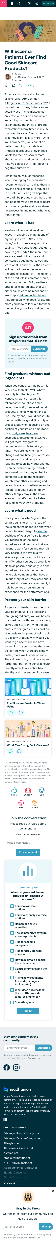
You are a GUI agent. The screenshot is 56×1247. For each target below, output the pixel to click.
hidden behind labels (32, 295)
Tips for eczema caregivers (25, 943)
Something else (24, 1002)
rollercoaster (13, 403)
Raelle (18, 74)
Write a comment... (18, 842)
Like (12, 791)
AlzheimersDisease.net (18, 1148)
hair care (32, 433)
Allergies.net (11, 1143)
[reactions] (10, 751)
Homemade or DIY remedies (26, 925)
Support (27, 791)
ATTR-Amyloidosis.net (17, 1163)
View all (10, 1183)
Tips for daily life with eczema (28, 952)
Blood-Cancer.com (15, 1177)
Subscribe (48, 3)
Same (33, 804)
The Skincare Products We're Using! (26, 704)
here (23, 782)
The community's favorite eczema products (31, 934)
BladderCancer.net (15, 1172)
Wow (19, 804)
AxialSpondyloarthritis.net (20, 1167)
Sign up (46, 1226)
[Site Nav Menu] (12, 3)
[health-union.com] (17, 1090)
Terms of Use (34, 1237)
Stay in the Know (28, 1208)
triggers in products (17, 150)
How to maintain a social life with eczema (30, 961)
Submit (28, 1010)
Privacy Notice (16, 1237)
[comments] (21, 712)
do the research (34, 476)
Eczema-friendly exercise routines (31, 917)
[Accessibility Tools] (29, 3)
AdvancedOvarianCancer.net (22, 1138)
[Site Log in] (36, 3)
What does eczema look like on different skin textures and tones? (30, 993)
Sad (40, 791)
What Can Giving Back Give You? (28, 745)
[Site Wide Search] (19, 3)
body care (18, 433)
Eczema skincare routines (25, 908)
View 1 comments (27, 834)
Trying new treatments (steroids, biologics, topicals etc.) (29, 981)
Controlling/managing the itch (31, 970)
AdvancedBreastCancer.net (21, 1133)
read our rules (28, 823)
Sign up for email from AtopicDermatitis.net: (28, 339)
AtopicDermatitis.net (16, 1158)
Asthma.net (10, 1153)
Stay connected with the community (20, 1038)
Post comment (28, 852)
